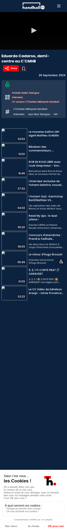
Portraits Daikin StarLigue (25, 92)
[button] (33, 30)
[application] (33, 31)
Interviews (17, 97)
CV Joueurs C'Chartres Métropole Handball (35, 101)
